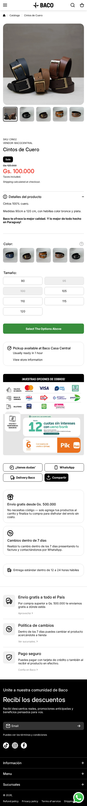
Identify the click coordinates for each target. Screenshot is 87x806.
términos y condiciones (33, 734)
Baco (16, 795)
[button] (82, 5)
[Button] (82, 244)
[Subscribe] (79, 726)
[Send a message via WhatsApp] (78, 797)
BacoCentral (23, 142)
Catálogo (15, 15)
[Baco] (43, 5)
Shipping (8, 181)
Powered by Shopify (30, 795)
